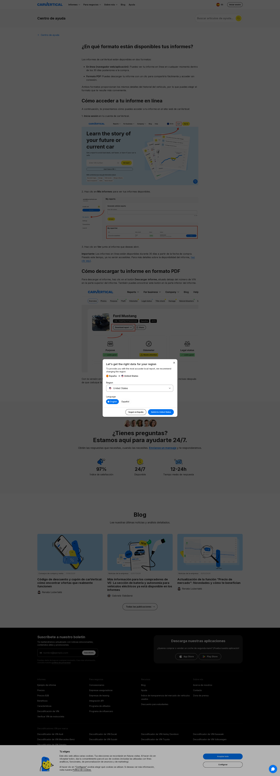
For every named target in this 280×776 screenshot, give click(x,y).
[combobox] (136, 388)
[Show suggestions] (169, 388)
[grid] (139, 401)
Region (109, 382)
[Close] (174, 362)
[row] (112, 401)
